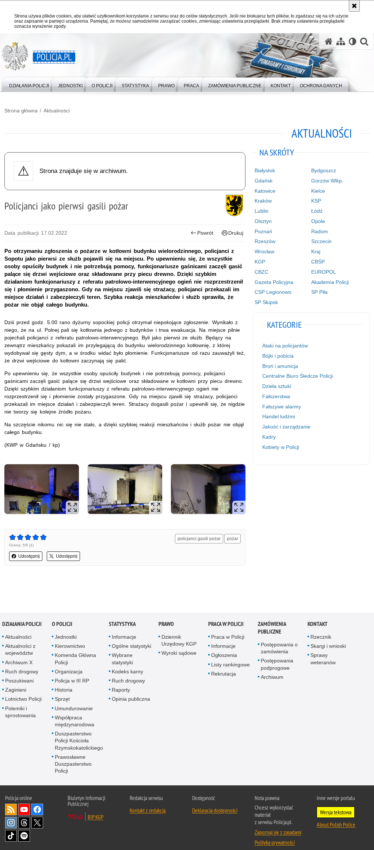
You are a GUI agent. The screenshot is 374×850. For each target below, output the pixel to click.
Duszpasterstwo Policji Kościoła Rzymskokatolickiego (79, 741)
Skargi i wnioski (328, 646)
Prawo (166, 624)
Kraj (315, 251)
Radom (319, 231)
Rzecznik (320, 637)
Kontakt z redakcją (147, 810)
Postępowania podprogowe (277, 664)
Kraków (263, 201)
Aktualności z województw (20, 649)
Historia (63, 690)
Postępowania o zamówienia (279, 648)
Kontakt (318, 624)
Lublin (261, 211)
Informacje (124, 637)
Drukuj (235, 233)
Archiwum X (19, 662)
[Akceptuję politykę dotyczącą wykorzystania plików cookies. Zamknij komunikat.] (354, 6)
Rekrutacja (223, 674)
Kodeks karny (127, 671)
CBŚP (318, 262)
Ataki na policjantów (285, 346)
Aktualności (56, 111)
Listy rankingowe (230, 665)
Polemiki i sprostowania (20, 711)
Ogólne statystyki (131, 646)
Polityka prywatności (275, 842)
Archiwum (272, 677)
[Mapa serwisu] (340, 41)
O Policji (62, 624)
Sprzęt (62, 699)
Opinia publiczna (131, 699)
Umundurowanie (74, 708)
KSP (316, 201)
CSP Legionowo (273, 292)
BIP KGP (95, 817)
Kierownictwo (70, 646)
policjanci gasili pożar (199, 538)
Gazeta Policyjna (274, 282)
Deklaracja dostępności (214, 810)
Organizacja (69, 671)
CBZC (261, 272)
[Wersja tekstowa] (352, 41)
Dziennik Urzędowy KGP (178, 640)
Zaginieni (15, 690)
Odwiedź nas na (24, 810)
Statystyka (122, 624)
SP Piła (319, 292)
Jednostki (66, 637)
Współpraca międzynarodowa (74, 721)
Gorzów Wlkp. (327, 181)
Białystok (265, 170)
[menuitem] (29, 84)
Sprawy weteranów (323, 659)
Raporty (121, 690)
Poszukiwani (19, 681)
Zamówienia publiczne (272, 627)
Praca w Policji (226, 624)
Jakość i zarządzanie (286, 427)
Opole (318, 221)
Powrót (205, 233)
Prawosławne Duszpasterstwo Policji (73, 764)
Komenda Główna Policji (75, 659)
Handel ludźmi (278, 416)
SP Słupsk (266, 302)
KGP (260, 262)
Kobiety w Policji (280, 447)
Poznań (263, 231)
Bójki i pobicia (278, 356)
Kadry (269, 437)
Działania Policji (22, 624)
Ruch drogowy (21, 671)
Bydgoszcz (323, 170)
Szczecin (321, 241)
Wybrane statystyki (122, 659)
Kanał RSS (11, 810)
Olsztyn (263, 221)
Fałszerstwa (276, 396)
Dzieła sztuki (276, 386)
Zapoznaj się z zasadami (278, 832)
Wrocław (264, 251)
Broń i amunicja (280, 366)
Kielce (318, 191)
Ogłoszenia (224, 655)
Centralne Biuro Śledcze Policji (297, 376)
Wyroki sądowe (178, 653)
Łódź (317, 211)
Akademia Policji (330, 282)
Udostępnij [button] (29, 556)
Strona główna (21, 111)
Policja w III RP (72, 681)
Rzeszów (265, 241)
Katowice (265, 191)
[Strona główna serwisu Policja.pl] (329, 41)
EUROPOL (323, 272)
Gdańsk (263, 181)
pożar (232, 538)
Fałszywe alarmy (281, 406)
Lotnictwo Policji (23, 699)
